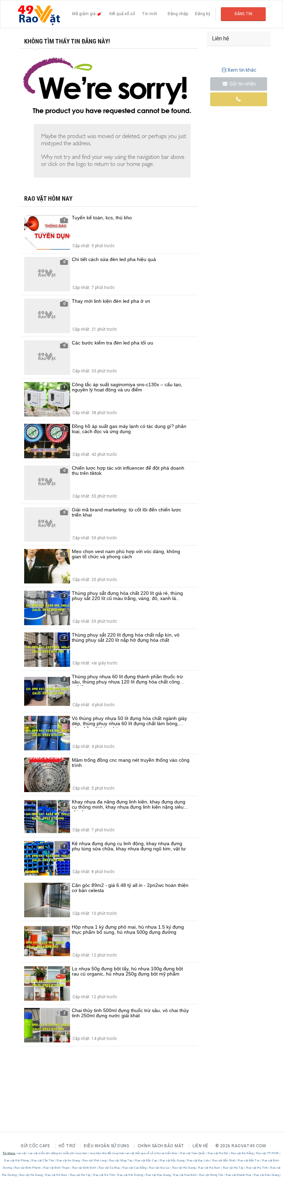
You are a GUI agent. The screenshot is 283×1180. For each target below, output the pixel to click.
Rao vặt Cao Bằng (134, 1167)
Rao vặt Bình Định (84, 1167)
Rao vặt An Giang (68, 1160)
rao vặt (21, 1153)
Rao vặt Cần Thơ (43, 1160)
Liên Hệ (200, 1145)
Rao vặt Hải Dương (130, 1175)
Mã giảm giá (84, 13)
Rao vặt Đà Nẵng (242, 1153)
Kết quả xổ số (122, 13)
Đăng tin (243, 13)
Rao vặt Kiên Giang (266, 1175)
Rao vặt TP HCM (267, 1153)
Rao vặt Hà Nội (218, 1153)
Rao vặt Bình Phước (27, 1167)
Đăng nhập (178, 13)
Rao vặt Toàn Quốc (192, 1153)
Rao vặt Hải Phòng (17, 1160)
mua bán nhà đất (100, 1153)
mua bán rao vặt (123, 1153)
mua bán (81, 1153)
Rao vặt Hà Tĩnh (257, 1167)
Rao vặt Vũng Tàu (120, 1160)
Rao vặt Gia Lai (159, 1167)
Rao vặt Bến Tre (249, 1160)
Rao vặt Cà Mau (109, 1167)
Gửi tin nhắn (242, 84)
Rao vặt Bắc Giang (172, 1160)
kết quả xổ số (145, 1153)
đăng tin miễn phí (62, 1153)
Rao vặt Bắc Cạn (146, 1160)
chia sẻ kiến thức (166, 1153)
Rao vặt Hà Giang (183, 1167)
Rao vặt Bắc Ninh (223, 1160)
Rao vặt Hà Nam (209, 1167)
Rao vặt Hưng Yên (211, 1175)
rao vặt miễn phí (39, 1153)
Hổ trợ (67, 1145)
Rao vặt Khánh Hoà (238, 1175)
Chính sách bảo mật (161, 1145)
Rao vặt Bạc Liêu (198, 1160)
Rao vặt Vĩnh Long (94, 1160)
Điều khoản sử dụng (106, 1145)
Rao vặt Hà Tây (233, 1167)
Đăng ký (202, 13)
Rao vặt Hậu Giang (158, 1175)
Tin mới (149, 13)
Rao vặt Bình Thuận (56, 1167)
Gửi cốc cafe (35, 1145)
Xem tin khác (241, 70)
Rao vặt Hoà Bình (185, 1175)
